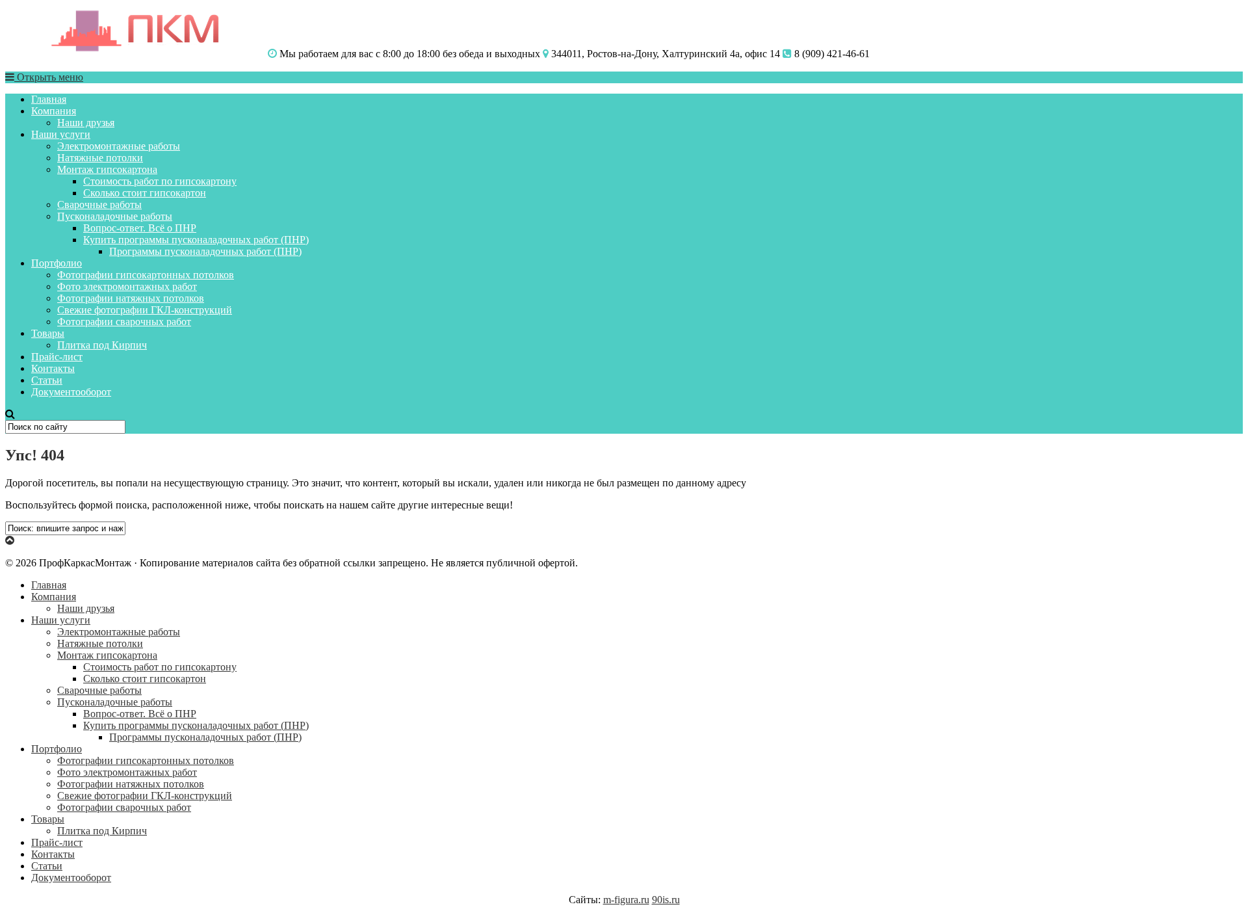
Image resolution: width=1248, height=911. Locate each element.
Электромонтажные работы (118, 146)
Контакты (53, 368)
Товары (47, 333)
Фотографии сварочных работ (124, 321)
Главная (48, 99)
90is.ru (666, 899)
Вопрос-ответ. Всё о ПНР (139, 227)
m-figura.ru (626, 899)
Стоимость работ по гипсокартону (160, 181)
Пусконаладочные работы (114, 216)
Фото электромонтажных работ (127, 286)
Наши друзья (85, 122)
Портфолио (56, 263)
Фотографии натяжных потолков (130, 298)
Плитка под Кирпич (102, 344)
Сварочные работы (99, 204)
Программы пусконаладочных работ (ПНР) (205, 251)
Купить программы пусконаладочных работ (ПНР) (196, 239)
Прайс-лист (57, 356)
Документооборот (71, 391)
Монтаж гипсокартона (107, 169)
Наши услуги (60, 134)
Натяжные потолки (100, 157)
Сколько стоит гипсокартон (144, 192)
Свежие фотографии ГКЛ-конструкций (144, 309)
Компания (53, 110)
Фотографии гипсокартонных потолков (145, 274)
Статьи (46, 380)
